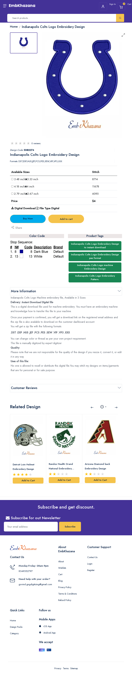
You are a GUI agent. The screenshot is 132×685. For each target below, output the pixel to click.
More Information (23, 291)
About (61, 561)
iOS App (47, 626)
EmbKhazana (22, 5)
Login (89, 563)
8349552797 (26, 571)
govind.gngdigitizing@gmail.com (35, 584)
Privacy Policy (64, 587)
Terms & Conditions (67, 593)
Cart (60, 574)
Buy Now (28, 218)
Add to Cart (28, 480)
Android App (49, 632)
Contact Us (92, 557)
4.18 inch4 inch (24, 186)
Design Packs (16, 627)
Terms (66, 668)
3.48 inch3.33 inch (26, 179)
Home (13, 620)
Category (14, 633)
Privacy (57, 668)
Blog (60, 580)
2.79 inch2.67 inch (26, 194)
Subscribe (70, 526)
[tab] (23, 42)
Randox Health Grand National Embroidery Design (61, 466)
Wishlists (62, 568)
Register (91, 570)
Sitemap (74, 668)
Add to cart (66, 219)
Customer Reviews (24, 388)
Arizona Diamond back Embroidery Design (97, 466)
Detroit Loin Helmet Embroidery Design (23, 467)
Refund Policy (64, 600)
